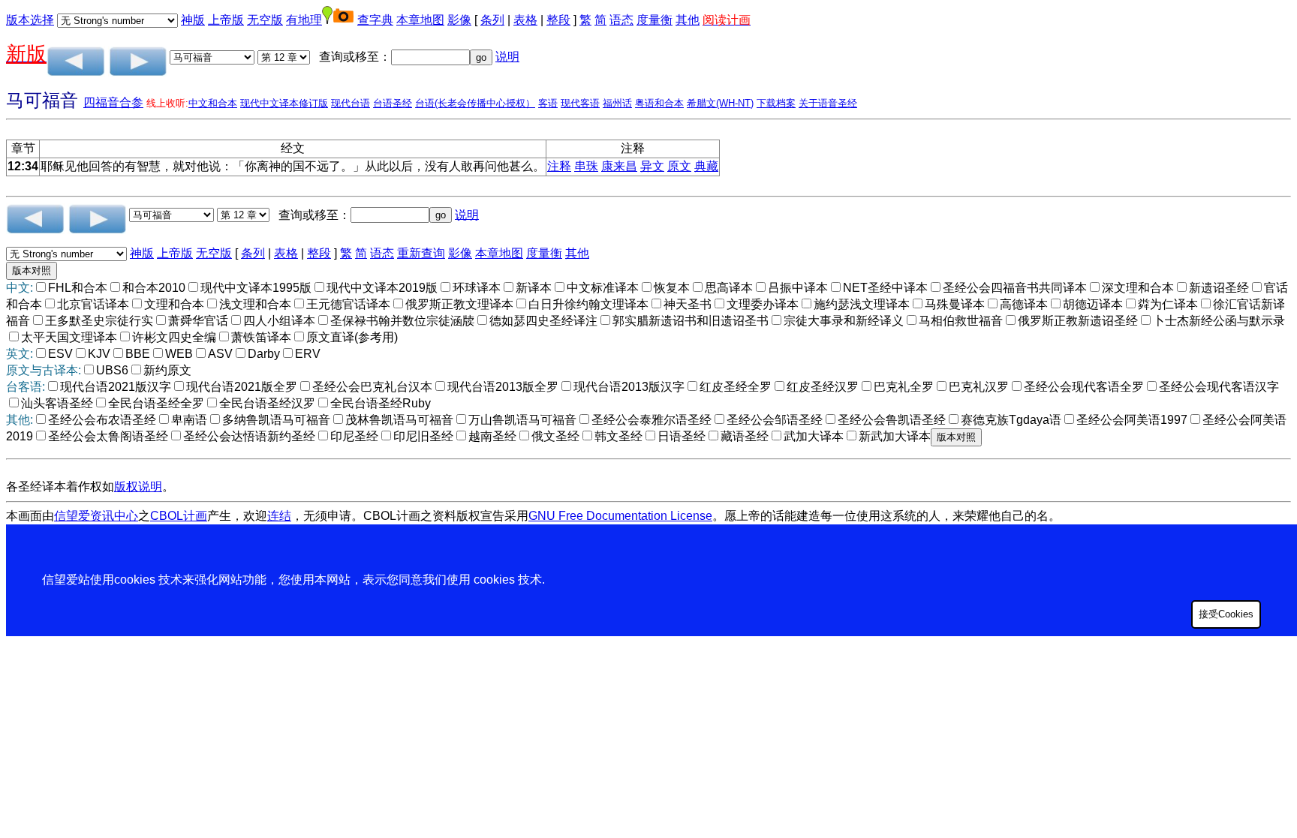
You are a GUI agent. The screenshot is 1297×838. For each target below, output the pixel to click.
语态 (621, 20)
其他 (688, 20)
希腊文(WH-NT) (720, 103)
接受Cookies (1226, 614)
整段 (558, 20)
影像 (459, 20)
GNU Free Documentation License (620, 515)
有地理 (304, 20)
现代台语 (350, 103)
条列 (492, 20)
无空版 (265, 20)
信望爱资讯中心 (96, 515)
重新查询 (421, 253)
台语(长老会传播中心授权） (475, 103)
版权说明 (138, 486)
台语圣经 (392, 103)
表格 (525, 20)
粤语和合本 (659, 103)
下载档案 (776, 103)
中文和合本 (212, 103)
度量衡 (654, 20)
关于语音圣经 (828, 103)
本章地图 (420, 20)
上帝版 (226, 20)
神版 (193, 20)
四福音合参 (113, 102)
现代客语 (580, 103)
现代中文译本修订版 (284, 103)
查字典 (375, 20)
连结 (279, 515)
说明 (507, 56)
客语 (548, 103)
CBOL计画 (178, 515)
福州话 (617, 103)
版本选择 (30, 20)
